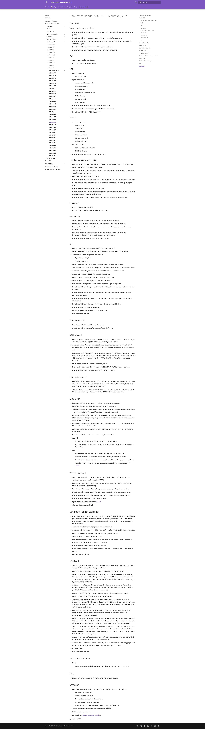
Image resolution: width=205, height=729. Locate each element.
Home (47, 7)
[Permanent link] (68, 16)
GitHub (77, 465)
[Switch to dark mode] (136, 2)
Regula (61, 726)
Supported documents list (91, 715)
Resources (61, 7)
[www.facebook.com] (151, 725)
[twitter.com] (148, 725)
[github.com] (141, 725)
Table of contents (145, 15)
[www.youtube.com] (158, 725)
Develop (53, 7)
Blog (75, 7)
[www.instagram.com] (154, 725)
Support (69, 7)
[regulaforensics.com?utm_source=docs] (137, 725)
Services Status (84, 7)
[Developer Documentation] (47, 2)
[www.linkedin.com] (144, 725)
